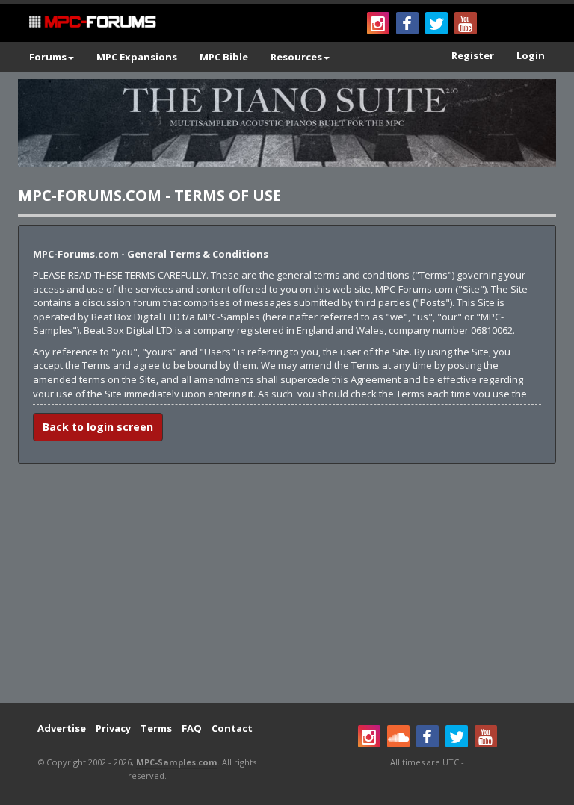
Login (530, 55)
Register (472, 55)
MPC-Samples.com (176, 762)
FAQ (192, 728)
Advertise (61, 728)
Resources (296, 56)
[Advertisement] (287, 583)
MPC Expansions (136, 56)
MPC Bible (224, 56)
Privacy (113, 728)
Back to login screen (98, 427)
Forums (48, 56)
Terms (156, 728)
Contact (232, 728)
